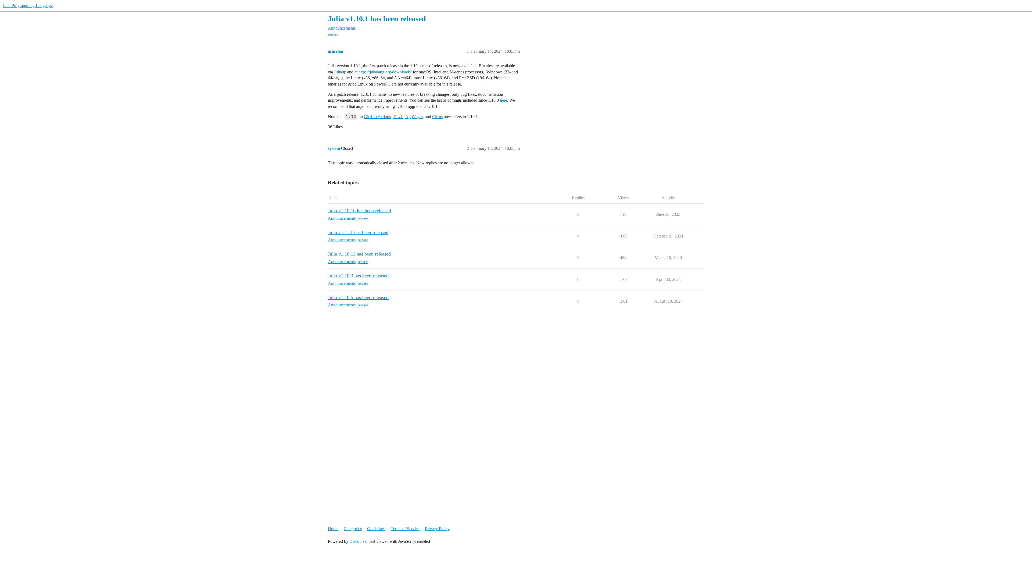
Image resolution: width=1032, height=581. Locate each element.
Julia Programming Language (28, 5)
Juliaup (340, 72)
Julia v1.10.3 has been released (358, 275)
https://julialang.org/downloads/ (385, 72)
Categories (353, 528)
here (503, 100)
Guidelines (376, 528)
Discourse (357, 541)
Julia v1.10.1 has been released (377, 19)
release (333, 35)
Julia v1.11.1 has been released (358, 232)
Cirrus (437, 116)
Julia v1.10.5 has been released (358, 297)
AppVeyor (414, 116)
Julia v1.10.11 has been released (359, 254)
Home (333, 528)
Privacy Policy (437, 528)
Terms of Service (405, 528)
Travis (398, 116)
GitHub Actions (377, 116)
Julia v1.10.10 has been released (359, 210)
